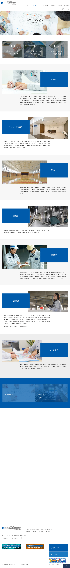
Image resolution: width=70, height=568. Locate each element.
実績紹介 (22, 535)
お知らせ (22, 538)
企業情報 (4, 538)
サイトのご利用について (22, 564)
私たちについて (6, 535)
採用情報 (14, 538)
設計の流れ (15, 535)
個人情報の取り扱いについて (8, 564)
